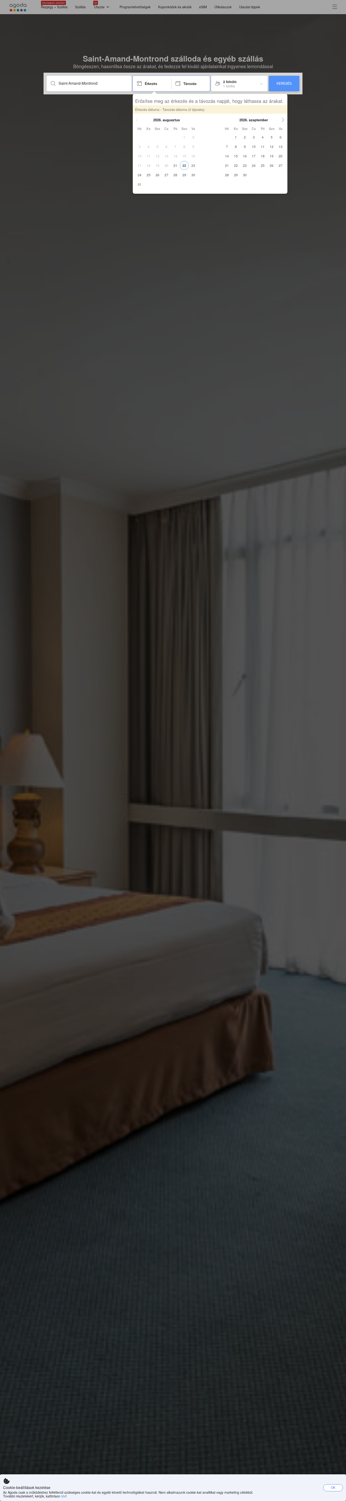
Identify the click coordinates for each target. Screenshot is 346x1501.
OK (333, 1487)
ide (63, 1496)
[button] (137, 120)
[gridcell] (184, 137)
